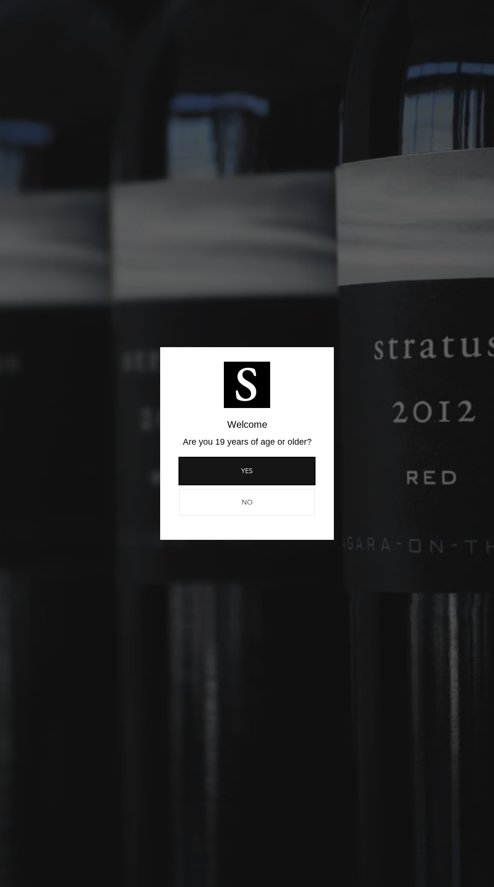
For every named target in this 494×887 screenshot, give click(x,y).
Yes (247, 470)
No (247, 502)
